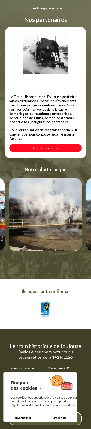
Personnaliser (22, 418)
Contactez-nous (45, 148)
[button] (54, 171)
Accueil (33, 8)
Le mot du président (22, 368)
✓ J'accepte (58, 418)
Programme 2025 (59, 368)
